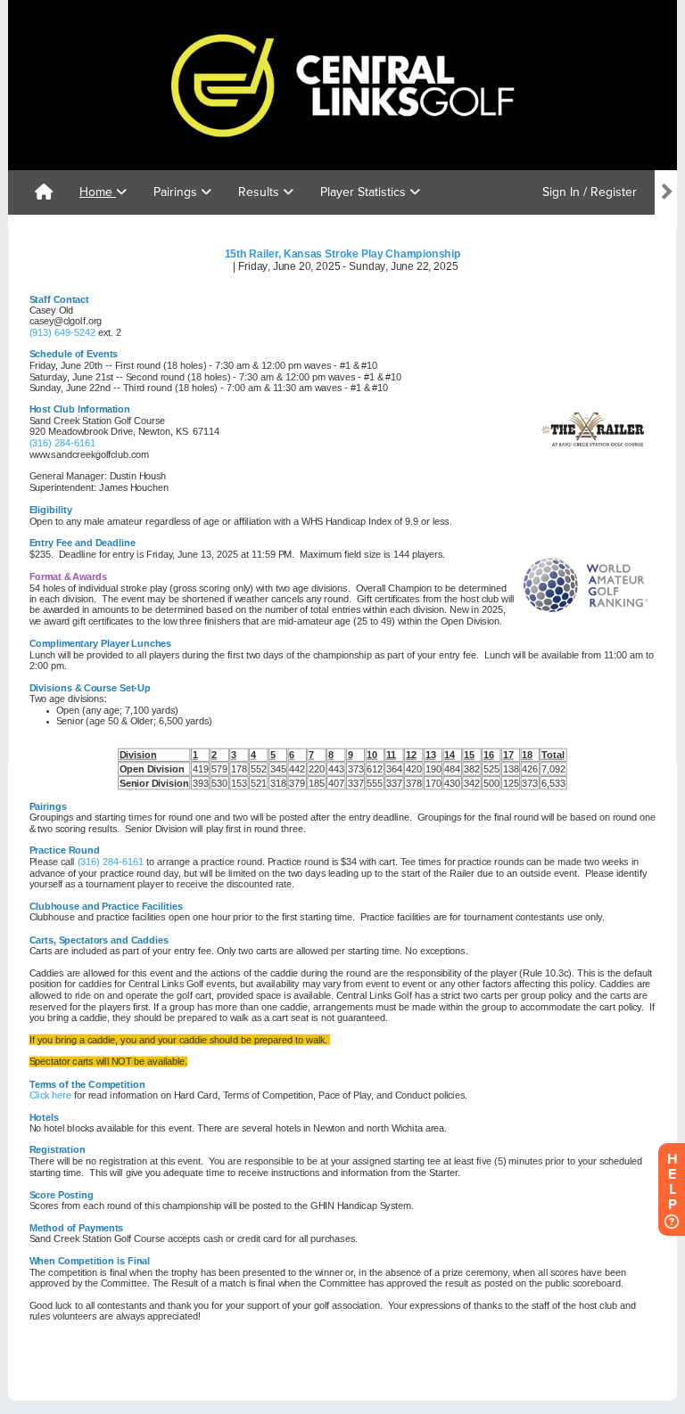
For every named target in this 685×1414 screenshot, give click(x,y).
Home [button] (97, 192)
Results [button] (260, 192)
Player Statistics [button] (364, 192)
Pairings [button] (177, 192)
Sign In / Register (589, 192)
